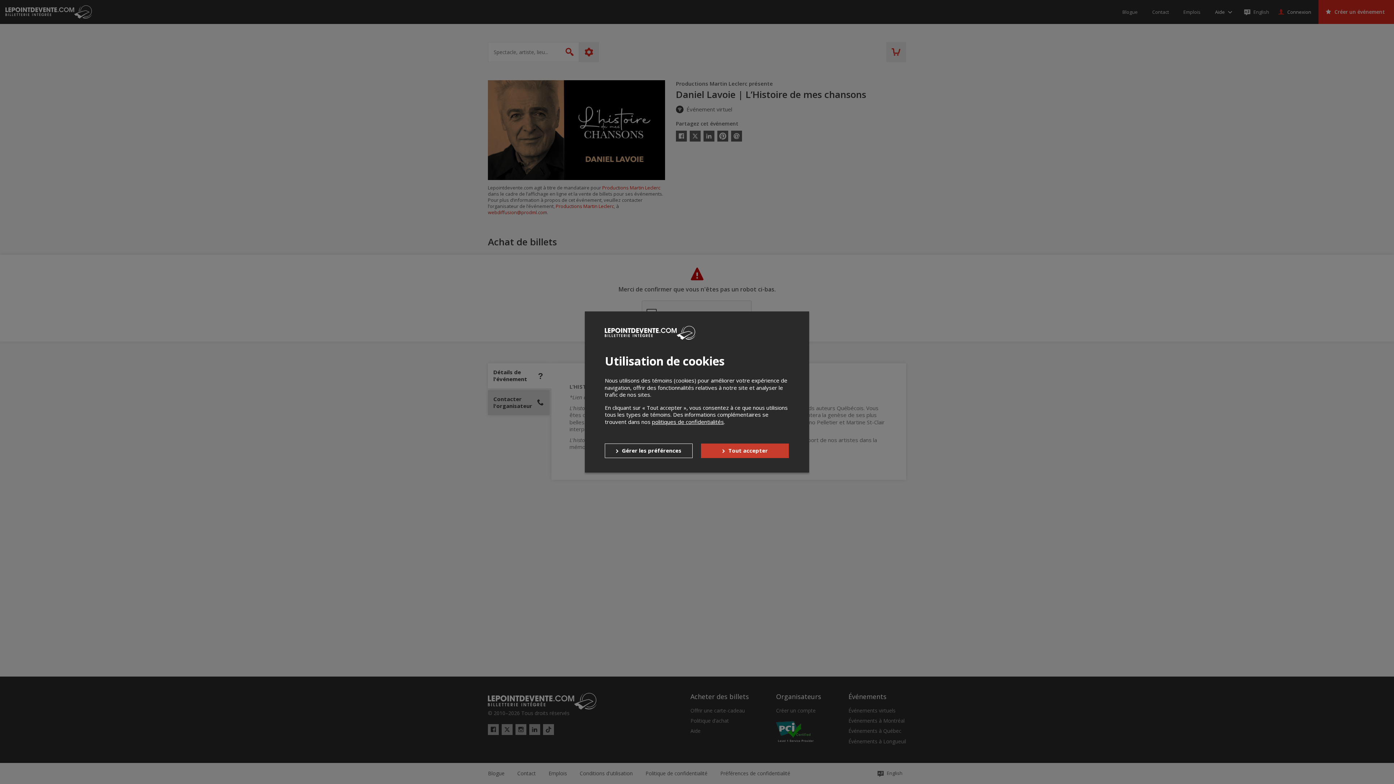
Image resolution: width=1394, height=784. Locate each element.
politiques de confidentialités (688, 421)
